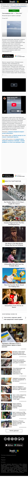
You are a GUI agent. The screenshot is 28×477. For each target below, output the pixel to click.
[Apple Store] (9, 445)
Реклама (3, 457)
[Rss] (5, 439)
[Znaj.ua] (14, 1)
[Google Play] (18, 445)
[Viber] (12, 439)
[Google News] (15, 439)
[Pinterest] (22, 439)
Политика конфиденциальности (8, 455)
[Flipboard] (19, 439)
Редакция (3, 459)
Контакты (3, 462)
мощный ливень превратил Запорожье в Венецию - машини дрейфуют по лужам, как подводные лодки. (13, 140)
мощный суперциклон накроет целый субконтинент (13, 132)
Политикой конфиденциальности (18, 6)
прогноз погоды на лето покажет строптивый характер (14, 136)
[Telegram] (8, 439)
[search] (1, 1)
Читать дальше (14, 430)
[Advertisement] (14, 158)
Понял (14, 10)
